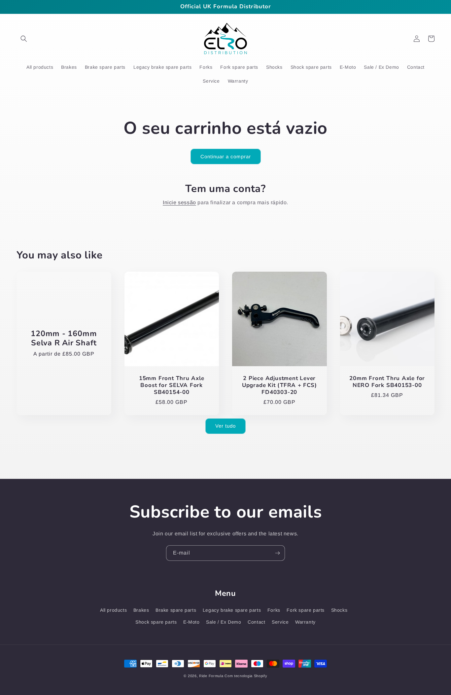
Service (280, 622)
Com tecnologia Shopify (246, 676)
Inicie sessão (179, 202)
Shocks (339, 610)
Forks (273, 610)
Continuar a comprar (225, 156)
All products (113, 610)
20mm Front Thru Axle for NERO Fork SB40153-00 (387, 382)
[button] (24, 38)
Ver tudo (225, 426)
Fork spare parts (306, 610)
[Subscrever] (277, 553)
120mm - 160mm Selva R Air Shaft (64, 338)
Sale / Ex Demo (223, 622)
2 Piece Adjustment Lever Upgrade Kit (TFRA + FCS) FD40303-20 (279, 385)
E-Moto (191, 622)
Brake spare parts (176, 610)
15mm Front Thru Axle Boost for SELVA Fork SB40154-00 (171, 385)
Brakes (141, 610)
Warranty (305, 622)
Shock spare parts (156, 622)
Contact (256, 622)
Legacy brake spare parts (232, 610)
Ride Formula (211, 676)
